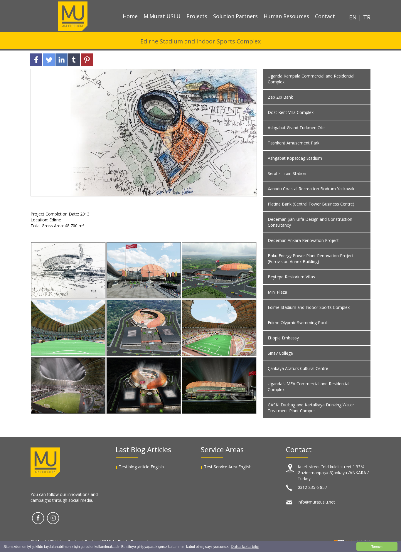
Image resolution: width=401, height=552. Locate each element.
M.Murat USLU (162, 16)
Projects (196, 16)
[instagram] (53, 517)
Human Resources (286, 16)
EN (353, 17)
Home (130, 16)
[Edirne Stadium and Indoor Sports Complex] (144, 132)
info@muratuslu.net (316, 502)
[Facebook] (38, 517)
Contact (325, 16)
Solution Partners (235, 16)
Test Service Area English (228, 466)
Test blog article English (141, 466)
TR (366, 17)
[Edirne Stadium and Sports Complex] (68, 270)
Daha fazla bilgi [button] (245, 546)
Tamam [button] (377, 546)
